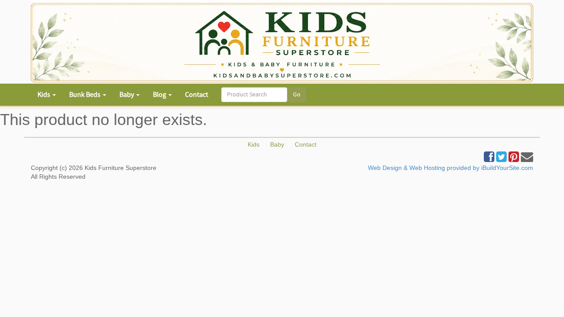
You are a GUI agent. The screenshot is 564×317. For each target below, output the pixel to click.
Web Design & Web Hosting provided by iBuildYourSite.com (450, 167)
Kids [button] (44, 94)
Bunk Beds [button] (85, 94)
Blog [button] (160, 94)
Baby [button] (127, 94)
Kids (254, 144)
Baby (277, 144)
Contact (196, 94)
